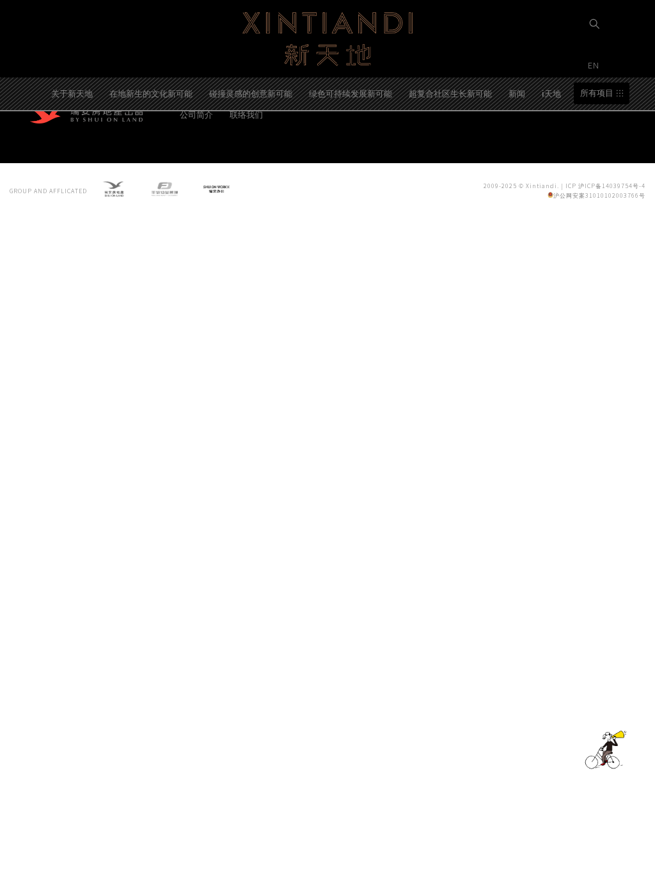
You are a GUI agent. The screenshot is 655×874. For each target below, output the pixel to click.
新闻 (517, 93)
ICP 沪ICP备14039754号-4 (605, 186)
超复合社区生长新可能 (450, 93)
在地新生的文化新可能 (151, 93)
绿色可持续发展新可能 (350, 93)
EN (595, 65)
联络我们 (246, 114)
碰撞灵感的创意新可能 (250, 93)
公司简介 (196, 114)
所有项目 (596, 93)
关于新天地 (72, 93)
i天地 (551, 93)
